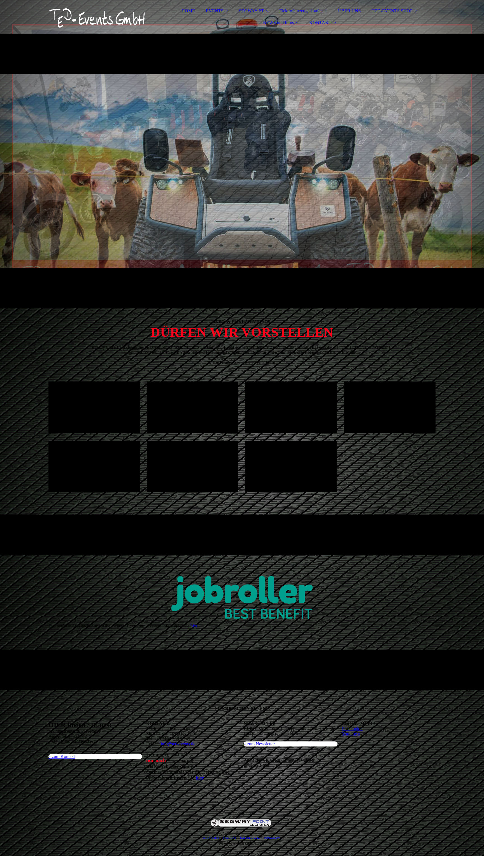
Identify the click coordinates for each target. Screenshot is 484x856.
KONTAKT (320, 22)
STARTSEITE (211, 837)
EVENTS (215, 10)
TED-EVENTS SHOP (392, 10)
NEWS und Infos (278, 22)
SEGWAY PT (251, 10)
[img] (97, 19)
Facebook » (352, 728)
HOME (188, 10)
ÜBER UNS (349, 10)
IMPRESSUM (272, 837)
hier (193, 626)
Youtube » (351, 733)
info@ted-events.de (178, 743)
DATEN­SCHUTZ (250, 837)
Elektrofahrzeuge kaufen (301, 10)
